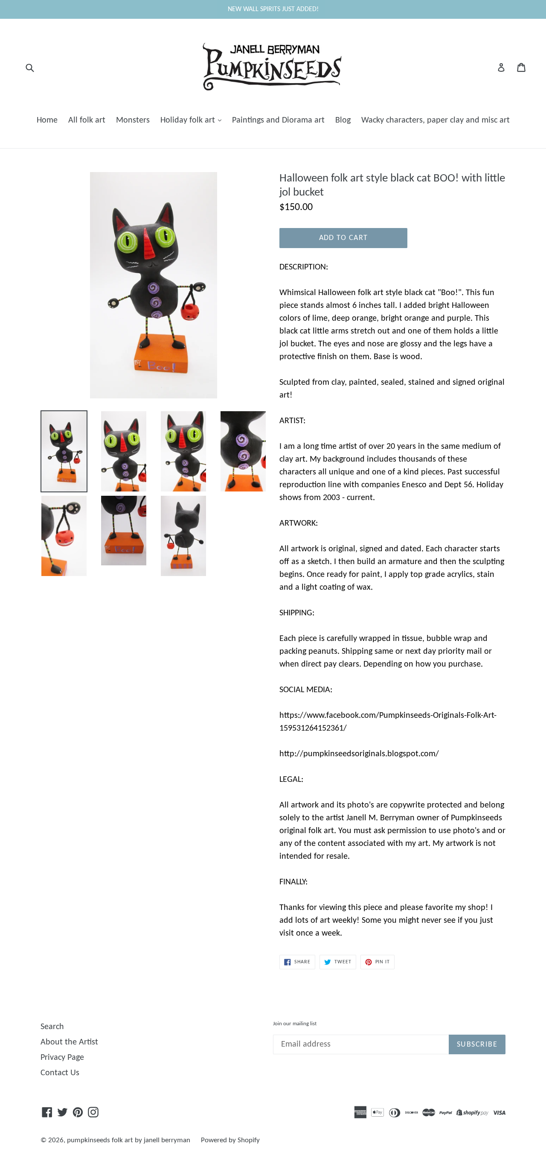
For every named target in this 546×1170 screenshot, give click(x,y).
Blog (343, 120)
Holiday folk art (188, 120)
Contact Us (60, 1073)
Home (47, 120)
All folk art (86, 120)
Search (52, 1027)
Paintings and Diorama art (278, 120)
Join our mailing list (295, 1024)
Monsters (133, 120)
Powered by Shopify (230, 1140)
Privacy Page (62, 1057)
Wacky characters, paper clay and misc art (435, 120)
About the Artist (69, 1042)
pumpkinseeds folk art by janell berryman (128, 1140)
